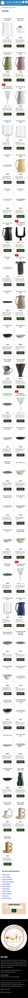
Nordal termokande (7, 893)
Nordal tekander (6, 891)
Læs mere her (7, 45)
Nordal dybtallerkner (7, 879)
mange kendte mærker (12, 965)
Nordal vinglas (6, 874)
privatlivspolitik (15, 977)
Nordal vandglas (6, 886)
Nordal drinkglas (6, 884)
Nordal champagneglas (8, 881)
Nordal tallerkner (6, 877)
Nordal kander (5, 889)
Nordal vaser (5, 896)
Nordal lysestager (6, 898)
